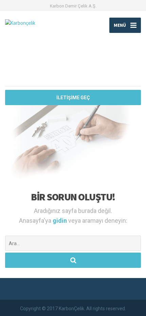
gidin (60, 220)
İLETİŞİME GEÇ (73, 97)
